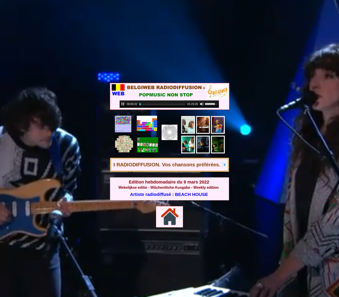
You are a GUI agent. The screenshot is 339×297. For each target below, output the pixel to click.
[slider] (162, 104)
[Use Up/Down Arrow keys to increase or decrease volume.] (212, 103)
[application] (169, 104)
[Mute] (202, 104)
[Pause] (123, 104)
